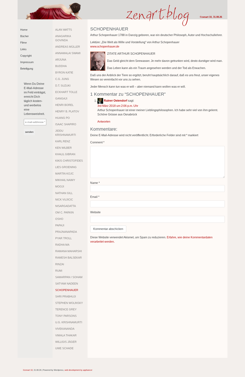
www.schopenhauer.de (104, 46)
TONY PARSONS (66, 315)
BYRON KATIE (64, 72)
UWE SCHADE (64, 348)
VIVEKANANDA (64, 328)
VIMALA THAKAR (66, 335)
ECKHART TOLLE (66, 92)
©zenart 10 (206, 17)
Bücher (24, 36)
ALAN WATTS (63, 29)
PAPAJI (59, 225)
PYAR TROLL (63, 238)
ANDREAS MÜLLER (67, 46)
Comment (97, 142)
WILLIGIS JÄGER (66, 341)
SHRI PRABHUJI (65, 296)
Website (95, 212)
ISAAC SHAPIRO (65, 124)
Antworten (103, 121)
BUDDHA (61, 66)
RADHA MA (62, 244)
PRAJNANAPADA (66, 231)
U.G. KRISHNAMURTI (68, 322)
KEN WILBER (63, 147)
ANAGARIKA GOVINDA (63, 38)
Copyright (26, 55)
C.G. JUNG (62, 78)
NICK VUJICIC (64, 199)
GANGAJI (61, 98)
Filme (23, 42)
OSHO (59, 218)
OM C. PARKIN (64, 212)
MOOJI (59, 186)
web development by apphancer (78, 370)
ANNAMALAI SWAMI (68, 53)
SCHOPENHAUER (66, 290)
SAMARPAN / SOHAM (69, 277)
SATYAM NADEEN (66, 283)
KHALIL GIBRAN (65, 154)
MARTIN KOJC (64, 173)
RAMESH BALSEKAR (68, 257)
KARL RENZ (62, 141)
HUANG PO (62, 117)
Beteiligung (26, 68)
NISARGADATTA (65, 205)
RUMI (58, 270)
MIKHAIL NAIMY (65, 180)
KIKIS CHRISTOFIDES (69, 160)
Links (23, 49)
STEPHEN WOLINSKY (69, 302)
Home (23, 29)
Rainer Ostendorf (115, 100)
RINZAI (59, 264)
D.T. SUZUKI (62, 85)
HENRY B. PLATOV (67, 111)
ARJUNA (60, 59)
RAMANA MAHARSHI (68, 251)
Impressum (27, 62)
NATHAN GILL (64, 193)
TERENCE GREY (66, 309)
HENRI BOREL (64, 104)
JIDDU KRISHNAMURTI (65, 132)
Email (94, 196)
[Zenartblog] (55, 9)
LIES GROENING (66, 167)
